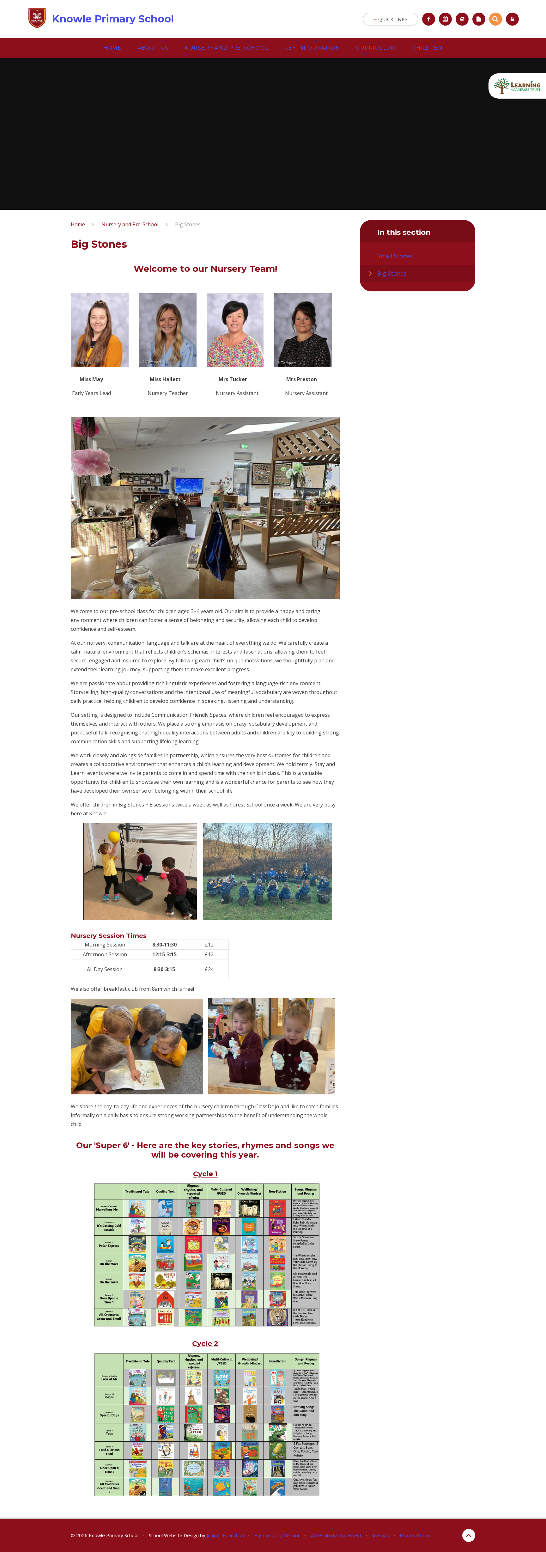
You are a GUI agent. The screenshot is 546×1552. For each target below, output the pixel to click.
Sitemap (380, 1535)
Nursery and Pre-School (129, 224)
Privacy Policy (414, 1535)
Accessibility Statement (336, 1535)
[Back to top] (468, 1535)
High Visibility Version (277, 1535)
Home (78, 224)
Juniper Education (225, 1535)
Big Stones (188, 224)
